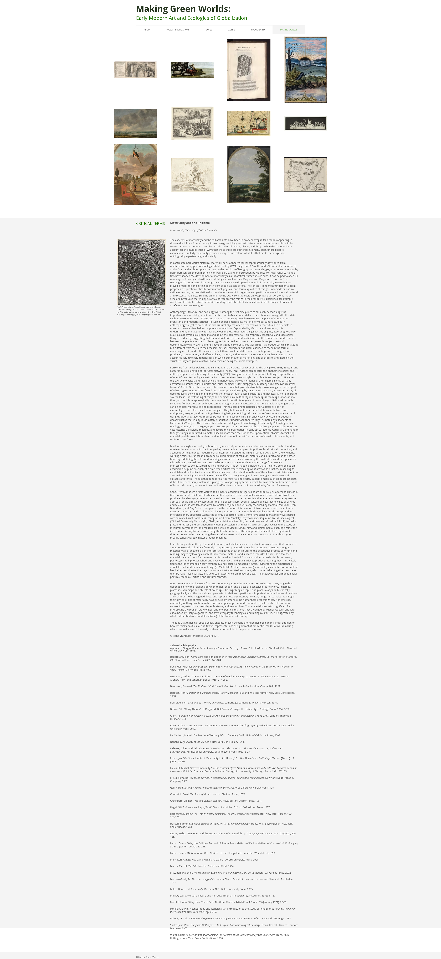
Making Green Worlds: (184, 9)
